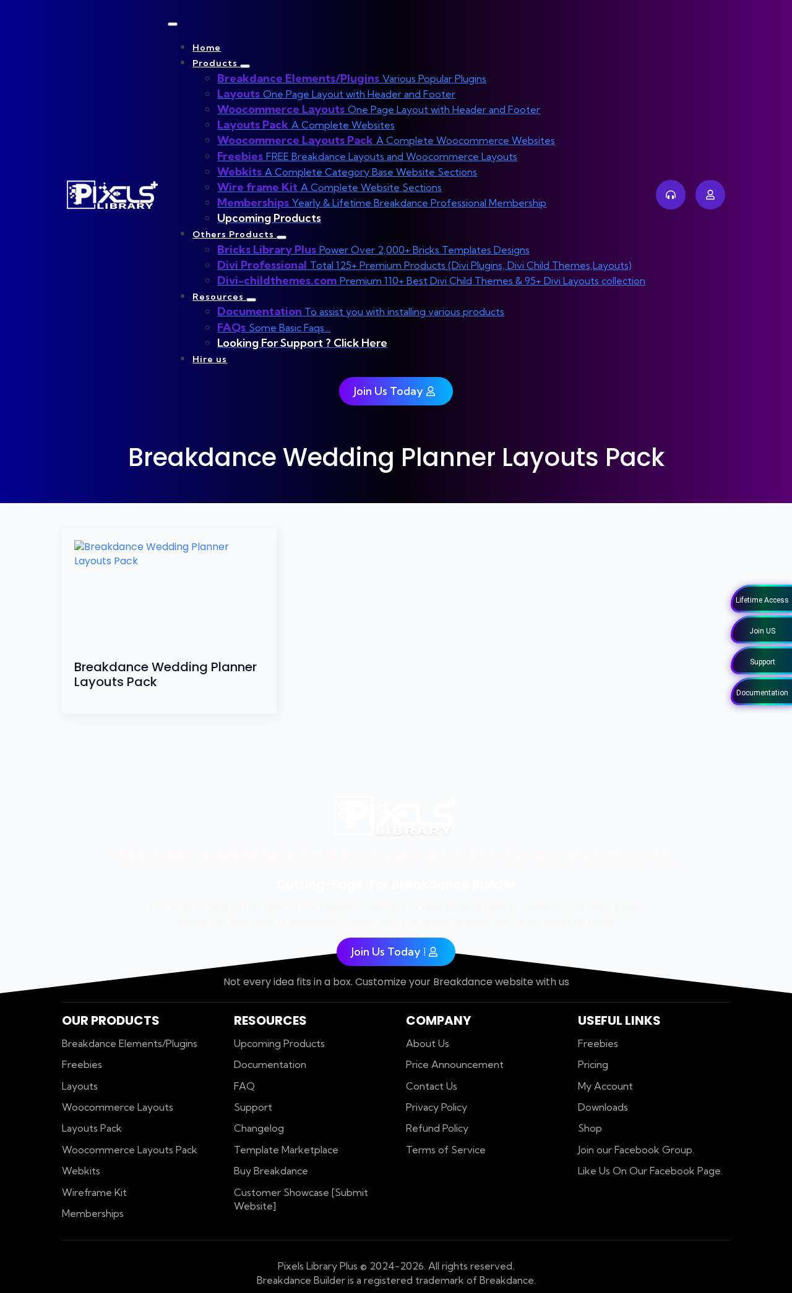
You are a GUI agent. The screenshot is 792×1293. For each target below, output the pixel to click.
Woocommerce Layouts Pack (129, 1149)
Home (206, 47)
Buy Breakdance (271, 1170)
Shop (590, 1128)
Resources (219, 296)
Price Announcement (455, 1064)
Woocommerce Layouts (117, 1107)
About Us (427, 1043)
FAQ (244, 1086)
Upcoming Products (279, 1043)
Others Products (234, 234)
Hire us (209, 359)
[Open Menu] (173, 24)
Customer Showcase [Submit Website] (301, 1199)
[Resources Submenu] (251, 300)
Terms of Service (446, 1149)
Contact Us (431, 1086)
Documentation (270, 1064)
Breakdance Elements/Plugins (129, 1043)
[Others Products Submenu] (281, 237)
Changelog (259, 1128)
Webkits (81, 1170)
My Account (605, 1086)
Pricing (593, 1064)
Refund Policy (437, 1128)
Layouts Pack (92, 1128)
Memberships (93, 1213)
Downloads (603, 1107)
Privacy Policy (436, 1107)
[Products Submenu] (245, 66)
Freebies (82, 1064)
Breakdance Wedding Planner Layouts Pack (165, 674)
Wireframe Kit (94, 1192)
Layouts (80, 1086)
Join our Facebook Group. (636, 1149)
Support (253, 1107)
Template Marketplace (286, 1149)
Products (216, 63)
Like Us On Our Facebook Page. (650, 1170)
